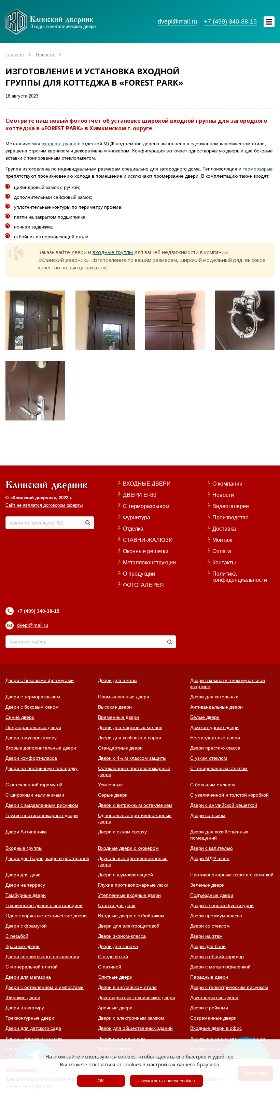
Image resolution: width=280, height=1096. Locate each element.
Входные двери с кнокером (128, 848)
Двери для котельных (214, 696)
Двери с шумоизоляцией (125, 874)
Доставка (224, 529)
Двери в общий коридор (217, 956)
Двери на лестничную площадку (41, 768)
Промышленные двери (123, 696)
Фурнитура (136, 517)
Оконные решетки (145, 551)
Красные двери (22, 946)
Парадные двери (209, 977)
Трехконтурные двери (29, 1018)
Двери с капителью (211, 848)
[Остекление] (105, 320)
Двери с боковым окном (32, 707)
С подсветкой (113, 956)
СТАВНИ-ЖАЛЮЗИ (148, 540)
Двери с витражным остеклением (135, 805)
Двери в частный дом (121, 1038)
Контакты (224, 562)
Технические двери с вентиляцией (44, 905)
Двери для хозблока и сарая (129, 737)
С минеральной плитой (31, 966)
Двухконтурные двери (214, 727)
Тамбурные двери (25, 895)
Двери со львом (207, 815)
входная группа (59, 143)
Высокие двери (115, 707)
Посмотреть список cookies (166, 1080)
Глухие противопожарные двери (41, 815)
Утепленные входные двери (129, 895)
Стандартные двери (120, 748)
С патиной (109, 966)
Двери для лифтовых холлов (130, 727)
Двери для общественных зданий (135, 1028)
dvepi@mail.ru (32, 625)
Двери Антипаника (26, 831)
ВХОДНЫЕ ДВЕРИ (147, 484)
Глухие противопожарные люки (133, 885)
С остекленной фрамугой (33, 784)
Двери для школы (117, 680)
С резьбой (16, 936)
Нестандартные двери (215, 737)
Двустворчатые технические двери (136, 997)
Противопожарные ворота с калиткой (232, 874)
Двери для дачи (23, 874)
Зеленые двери (207, 885)
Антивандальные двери (216, 707)
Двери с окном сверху (122, 831)
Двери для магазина (28, 977)
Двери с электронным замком (131, 1018)
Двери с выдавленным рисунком (41, 805)
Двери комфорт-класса (31, 758)
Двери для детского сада (33, 1028)
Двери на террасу (25, 885)
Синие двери (19, 717)
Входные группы (23, 848)
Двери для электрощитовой (128, 926)
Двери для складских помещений (227, 1038)
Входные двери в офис (216, 1028)
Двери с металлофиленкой (220, 966)
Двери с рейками (209, 1007)
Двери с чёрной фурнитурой (222, 905)
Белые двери (205, 717)
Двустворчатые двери (214, 997)
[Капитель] (175, 320)
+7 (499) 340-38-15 (38, 611)
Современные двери (213, 1018)
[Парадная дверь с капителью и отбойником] (35, 320)
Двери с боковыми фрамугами (39, 680)
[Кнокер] (245, 320)
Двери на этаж (206, 936)
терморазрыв (257, 169)
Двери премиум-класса (216, 915)
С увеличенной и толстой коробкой (229, 795)
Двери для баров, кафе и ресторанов (47, 858)
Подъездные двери (211, 895)
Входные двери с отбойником (131, 915)
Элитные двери (115, 977)
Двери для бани (208, 946)
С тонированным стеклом (219, 768)
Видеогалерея (230, 506)
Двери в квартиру (24, 1007)
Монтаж (222, 540)
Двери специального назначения (42, 956)
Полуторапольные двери (33, 727)
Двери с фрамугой (26, 926)
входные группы (113, 252)
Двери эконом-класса (122, 936)
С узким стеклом (208, 758)
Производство (230, 517)
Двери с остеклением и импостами (44, 987)
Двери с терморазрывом (32, 696)
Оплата (221, 551)
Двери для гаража (118, 946)
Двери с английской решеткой (223, 805)
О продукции (139, 574)
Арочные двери (115, 1007)
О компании (227, 484)
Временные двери (118, 717)
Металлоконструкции (149, 562)
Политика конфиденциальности (239, 577)
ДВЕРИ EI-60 (139, 495)
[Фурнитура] (35, 390)
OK (101, 1080)
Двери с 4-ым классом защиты (132, 758)
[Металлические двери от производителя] (46, 486)
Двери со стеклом (210, 926)
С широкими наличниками (34, 795)
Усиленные (110, 784)
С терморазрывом (146, 506)
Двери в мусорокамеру (31, 737)
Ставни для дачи (117, 905)
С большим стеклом (212, 784)
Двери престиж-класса (215, 748)
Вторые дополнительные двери (40, 748)
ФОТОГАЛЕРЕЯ (143, 585)
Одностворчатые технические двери (46, 915)
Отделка (133, 529)
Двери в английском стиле (127, 987)
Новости (223, 495)
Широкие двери (22, 997)
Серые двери (113, 795)
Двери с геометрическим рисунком (229, 987)
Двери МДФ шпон (209, 858)
